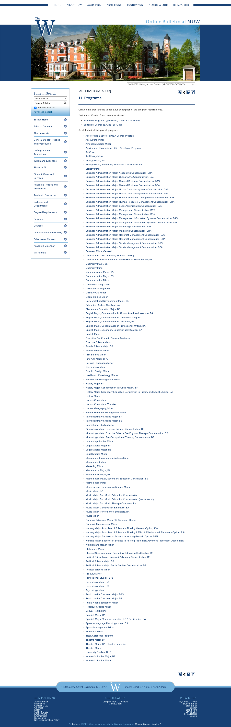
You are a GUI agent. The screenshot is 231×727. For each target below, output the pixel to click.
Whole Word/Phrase (47, 107)
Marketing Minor (94, 466)
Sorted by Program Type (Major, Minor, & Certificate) (112, 120)
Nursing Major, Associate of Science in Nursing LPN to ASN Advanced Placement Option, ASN (136, 532)
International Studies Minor (100, 425)
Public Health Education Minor (102, 602)
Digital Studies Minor (97, 296)
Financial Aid (40, 167)
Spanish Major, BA (95, 615)
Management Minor (96, 462)
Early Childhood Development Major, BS (107, 301)
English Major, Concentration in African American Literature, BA (119, 313)
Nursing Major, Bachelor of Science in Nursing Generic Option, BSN (122, 536)
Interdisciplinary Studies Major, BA (104, 416)
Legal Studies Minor (96, 454)
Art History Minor (94, 156)
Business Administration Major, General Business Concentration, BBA (123, 185)
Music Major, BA (94, 491)
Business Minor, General (99, 251)
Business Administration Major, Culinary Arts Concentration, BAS (120, 177)
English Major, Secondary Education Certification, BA (114, 330)
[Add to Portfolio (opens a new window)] (179, 92)
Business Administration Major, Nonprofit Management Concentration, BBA (125, 239)
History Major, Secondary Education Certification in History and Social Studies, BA (129, 392)
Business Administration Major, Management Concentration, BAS (120, 210)
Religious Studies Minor (98, 606)
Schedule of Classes (44, 239)
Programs (39, 219)
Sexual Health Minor (96, 610)
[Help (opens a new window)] (193, 92)
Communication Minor (97, 280)
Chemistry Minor (94, 268)
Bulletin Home (41, 119)
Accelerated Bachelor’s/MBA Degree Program (110, 135)
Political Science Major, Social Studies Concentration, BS (116, 565)
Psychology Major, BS (97, 586)
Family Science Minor (97, 350)
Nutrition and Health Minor (100, 544)
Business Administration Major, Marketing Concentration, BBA (118, 230)
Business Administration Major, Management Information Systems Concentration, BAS (132, 218)
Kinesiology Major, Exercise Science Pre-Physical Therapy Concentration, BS (127, 433)
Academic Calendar (44, 245)
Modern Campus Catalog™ (148, 724)
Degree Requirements (45, 212)
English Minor (93, 334)
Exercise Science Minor (98, 342)
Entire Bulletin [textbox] (41, 98)
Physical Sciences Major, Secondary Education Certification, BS (119, 553)
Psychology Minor (95, 590)
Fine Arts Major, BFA (97, 358)
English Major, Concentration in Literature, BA (110, 321)
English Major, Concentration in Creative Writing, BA (113, 317)
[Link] (48, 26)
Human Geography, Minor (99, 408)
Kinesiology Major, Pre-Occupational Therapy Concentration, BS (120, 437)
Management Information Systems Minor (107, 458)
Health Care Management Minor (103, 379)
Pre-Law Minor (93, 573)
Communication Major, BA (99, 272)
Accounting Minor (95, 139)
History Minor (93, 396)
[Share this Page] (184, 92)
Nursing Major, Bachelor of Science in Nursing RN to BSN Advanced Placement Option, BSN (135, 540)
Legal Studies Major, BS (98, 449)
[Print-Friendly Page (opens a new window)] (188, 92)
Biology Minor (93, 168)
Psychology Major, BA (97, 582)
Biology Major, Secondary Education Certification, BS (114, 164)
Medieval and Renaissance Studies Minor (108, 487)
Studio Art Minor (94, 631)
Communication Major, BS (99, 276)
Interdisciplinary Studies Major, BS (104, 420)
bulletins (76, 724)
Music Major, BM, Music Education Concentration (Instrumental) (120, 499)
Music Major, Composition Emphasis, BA (107, 507)
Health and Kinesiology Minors (102, 375)
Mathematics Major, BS (98, 474)
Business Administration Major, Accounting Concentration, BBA (119, 172)
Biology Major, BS (95, 160)
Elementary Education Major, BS (103, 309)
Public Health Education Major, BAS (105, 594)
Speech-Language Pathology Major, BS (107, 623)
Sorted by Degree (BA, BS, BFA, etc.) (103, 124)
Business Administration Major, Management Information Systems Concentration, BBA (132, 222)
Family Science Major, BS (99, 346)
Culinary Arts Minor (96, 292)
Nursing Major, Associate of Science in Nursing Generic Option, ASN (122, 528)
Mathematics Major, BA (98, 470)
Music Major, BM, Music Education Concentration (112, 495)
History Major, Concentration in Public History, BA (112, 387)
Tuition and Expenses (45, 160)
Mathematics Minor (96, 482)
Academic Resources (45, 195)
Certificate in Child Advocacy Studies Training (110, 255)
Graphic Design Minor (97, 371)
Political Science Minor (98, 569)
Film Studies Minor (96, 354)
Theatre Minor (93, 648)
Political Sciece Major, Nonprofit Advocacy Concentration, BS (118, 557)
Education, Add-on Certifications (103, 305)
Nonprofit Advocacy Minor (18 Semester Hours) (111, 520)
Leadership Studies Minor (99, 441)
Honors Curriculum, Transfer (101, 404)
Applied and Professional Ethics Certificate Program (113, 148)
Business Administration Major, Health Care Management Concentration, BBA (127, 193)
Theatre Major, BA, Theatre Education (106, 644)
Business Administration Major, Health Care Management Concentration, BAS (127, 189)
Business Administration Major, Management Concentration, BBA (120, 214)
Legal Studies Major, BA (98, 445)
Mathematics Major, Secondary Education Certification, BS (117, 478)
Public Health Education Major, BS (104, 598)
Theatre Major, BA (95, 639)
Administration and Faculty (48, 232)
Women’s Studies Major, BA (100, 656)
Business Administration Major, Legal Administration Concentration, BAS (124, 205)
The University (41, 133)
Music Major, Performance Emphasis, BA (107, 511)
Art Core (90, 152)
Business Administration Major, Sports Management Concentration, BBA (124, 247)
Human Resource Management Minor (106, 412)
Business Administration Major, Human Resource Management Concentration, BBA (130, 201)
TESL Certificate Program (99, 635)
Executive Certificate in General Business (108, 338)
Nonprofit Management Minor (101, 524)
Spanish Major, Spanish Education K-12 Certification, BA (116, 619)
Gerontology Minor (96, 367)
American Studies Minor (98, 143)
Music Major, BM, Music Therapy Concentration (111, 503)
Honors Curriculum (96, 400)
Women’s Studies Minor (98, 660)
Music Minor (92, 515)
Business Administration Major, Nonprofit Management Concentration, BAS (125, 234)
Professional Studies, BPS (99, 577)
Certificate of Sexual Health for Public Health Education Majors (119, 259)
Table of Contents (43, 126)
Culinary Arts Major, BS (98, 288)
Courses (38, 225)
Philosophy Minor (95, 549)
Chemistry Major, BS (97, 263)
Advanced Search (43, 111)
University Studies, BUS (98, 652)
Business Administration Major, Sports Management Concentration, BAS (124, 243)
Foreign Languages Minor (99, 363)
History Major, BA (95, 383)
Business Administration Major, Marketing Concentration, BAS (118, 226)
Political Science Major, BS (100, 561)
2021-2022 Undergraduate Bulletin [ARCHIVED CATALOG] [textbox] (156, 84)
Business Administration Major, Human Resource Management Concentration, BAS (130, 197)
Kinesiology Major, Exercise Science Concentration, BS (115, 429)
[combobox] (161, 84)
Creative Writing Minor (98, 284)
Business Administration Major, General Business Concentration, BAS (123, 181)
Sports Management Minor (100, 627)
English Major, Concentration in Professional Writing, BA (115, 325)
